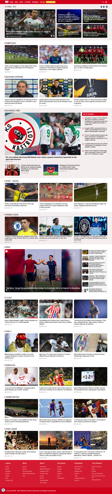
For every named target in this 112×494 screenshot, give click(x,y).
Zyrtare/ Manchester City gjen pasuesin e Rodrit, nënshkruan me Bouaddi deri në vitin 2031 (55, 238)
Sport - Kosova (12, 181)
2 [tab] (7, 36)
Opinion (25, 466)
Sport (21, 2)
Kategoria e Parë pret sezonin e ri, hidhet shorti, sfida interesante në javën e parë (70, 168)
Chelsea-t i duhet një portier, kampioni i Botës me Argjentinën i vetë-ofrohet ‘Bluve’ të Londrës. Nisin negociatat (21, 239)
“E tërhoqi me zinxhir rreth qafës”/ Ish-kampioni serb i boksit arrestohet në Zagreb (89, 422)
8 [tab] (14, 36)
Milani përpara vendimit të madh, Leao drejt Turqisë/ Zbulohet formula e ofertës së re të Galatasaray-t (19, 357)
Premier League (12, 214)
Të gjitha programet (80, 478)
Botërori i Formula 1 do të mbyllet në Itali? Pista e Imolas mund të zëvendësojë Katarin (21, 422)
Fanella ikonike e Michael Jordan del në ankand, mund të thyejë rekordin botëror (20, 454)
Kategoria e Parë (13, 110)
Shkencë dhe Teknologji (29, 473)
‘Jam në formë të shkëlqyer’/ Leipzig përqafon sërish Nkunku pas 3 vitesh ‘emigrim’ (20, 390)
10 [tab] (16, 36)
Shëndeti (59, 473)
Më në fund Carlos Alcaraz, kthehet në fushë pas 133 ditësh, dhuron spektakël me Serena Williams (55, 422)
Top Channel (97, 463)
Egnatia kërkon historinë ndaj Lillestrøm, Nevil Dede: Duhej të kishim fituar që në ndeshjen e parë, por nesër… (55, 102)
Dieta (58, 475)
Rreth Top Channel (96, 466)
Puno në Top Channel (97, 473)
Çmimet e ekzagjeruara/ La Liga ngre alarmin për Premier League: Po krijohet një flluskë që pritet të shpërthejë (90, 239)
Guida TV (77, 480)
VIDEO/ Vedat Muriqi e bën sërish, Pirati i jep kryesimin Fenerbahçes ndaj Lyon (19, 206)
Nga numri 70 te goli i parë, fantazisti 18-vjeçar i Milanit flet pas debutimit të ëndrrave (55, 356)
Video (16, 2)
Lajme (11, 2)
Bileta (93, 469)
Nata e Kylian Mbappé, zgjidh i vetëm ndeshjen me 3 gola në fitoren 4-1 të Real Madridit (21, 322)
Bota (24, 463)
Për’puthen (77, 469)
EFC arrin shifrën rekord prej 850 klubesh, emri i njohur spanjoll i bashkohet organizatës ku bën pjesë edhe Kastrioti (41, 159)
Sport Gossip (11, 429)
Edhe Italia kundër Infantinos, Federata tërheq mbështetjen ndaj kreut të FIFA (89, 356)
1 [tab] (6, 36)
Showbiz (59, 466)
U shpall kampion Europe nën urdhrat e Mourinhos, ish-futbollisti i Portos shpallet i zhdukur (96, 145)
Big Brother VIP (78, 466)
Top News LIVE (50, 2)
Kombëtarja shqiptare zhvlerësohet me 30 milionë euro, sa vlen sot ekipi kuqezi (90, 68)
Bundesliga (10, 365)
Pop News (28, 2)
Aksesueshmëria (96, 479)
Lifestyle (59, 469)
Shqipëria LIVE (78, 471)
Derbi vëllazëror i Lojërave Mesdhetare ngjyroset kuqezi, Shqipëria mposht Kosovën (90, 206)
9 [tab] (15, 36)
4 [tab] (9, 36)
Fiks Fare (77, 473)
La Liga (9, 297)
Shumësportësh (12, 397)
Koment (25, 469)
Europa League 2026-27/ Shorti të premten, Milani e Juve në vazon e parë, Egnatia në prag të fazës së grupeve (90, 102)
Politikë (7, 466)
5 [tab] (10, 36)
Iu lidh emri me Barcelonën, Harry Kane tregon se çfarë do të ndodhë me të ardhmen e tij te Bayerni (55, 390)
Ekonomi (7, 473)
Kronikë (7, 469)
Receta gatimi (60, 478)
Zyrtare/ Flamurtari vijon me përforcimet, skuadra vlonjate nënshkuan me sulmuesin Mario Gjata (31, 169)
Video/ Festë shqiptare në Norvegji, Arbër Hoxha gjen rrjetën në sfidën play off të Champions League (21, 69)
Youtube (42, 2)
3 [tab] (8, 36)
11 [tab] (17, 36)
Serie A (9, 331)
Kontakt (94, 471)
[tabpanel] (30, 23)
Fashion (59, 471)
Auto (24, 475)
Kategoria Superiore (14, 76)
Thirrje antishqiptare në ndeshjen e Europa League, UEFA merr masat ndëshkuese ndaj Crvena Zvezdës (53, 206)
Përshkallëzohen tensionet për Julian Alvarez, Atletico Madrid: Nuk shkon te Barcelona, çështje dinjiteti (55, 323)
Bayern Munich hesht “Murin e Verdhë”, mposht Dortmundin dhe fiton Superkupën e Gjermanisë (89, 390)
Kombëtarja (11, 43)
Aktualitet (7, 471)
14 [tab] (21, 36)
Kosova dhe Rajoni (27, 471)
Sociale (7, 475)
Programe (35, 2)
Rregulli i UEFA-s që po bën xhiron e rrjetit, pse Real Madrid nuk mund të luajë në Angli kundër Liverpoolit (96, 129)
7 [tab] (13, 36)
